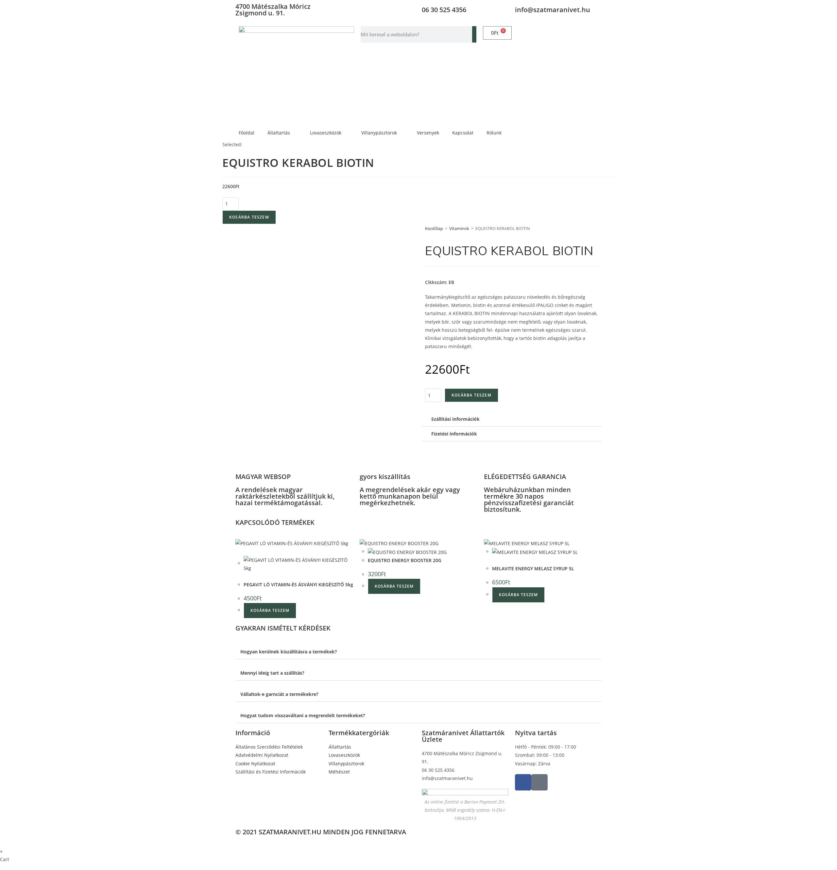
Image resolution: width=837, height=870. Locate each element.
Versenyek (428, 133)
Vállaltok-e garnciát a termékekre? (279, 694)
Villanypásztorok (379, 133)
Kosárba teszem (249, 217)
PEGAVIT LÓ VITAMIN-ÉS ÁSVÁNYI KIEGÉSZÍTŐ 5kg (298, 584)
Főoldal (246, 133)
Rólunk (494, 133)
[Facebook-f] (523, 782)
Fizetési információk (454, 434)
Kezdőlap (434, 228)
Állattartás (278, 133)
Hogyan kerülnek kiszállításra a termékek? (288, 651)
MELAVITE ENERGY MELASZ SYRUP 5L (533, 568)
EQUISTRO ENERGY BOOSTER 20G (404, 560)
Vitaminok (459, 228)
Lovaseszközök (325, 133)
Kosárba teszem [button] (269, 610)
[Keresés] (474, 34)
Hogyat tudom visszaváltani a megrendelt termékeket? (302, 715)
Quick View (259, 576)
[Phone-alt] (539, 782)
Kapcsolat (462, 133)
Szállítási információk (455, 419)
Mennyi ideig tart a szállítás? (272, 673)
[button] (512, 419)
